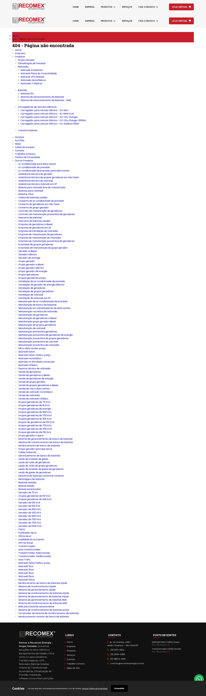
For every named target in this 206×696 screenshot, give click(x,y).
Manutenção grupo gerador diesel (37, 321)
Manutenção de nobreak (32, 328)
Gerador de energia (29, 257)
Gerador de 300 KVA (29, 509)
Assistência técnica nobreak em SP (37, 184)
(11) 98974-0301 (117, 659)
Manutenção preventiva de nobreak (38, 341)
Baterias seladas (27, 482)
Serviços (19, 137)
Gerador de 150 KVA (29, 506)
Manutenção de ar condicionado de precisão (43, 301)
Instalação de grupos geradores (36, 291)
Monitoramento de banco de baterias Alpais (42, 583)
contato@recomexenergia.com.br (127, 663)
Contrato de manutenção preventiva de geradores (46, 214)
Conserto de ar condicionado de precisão (41, 200)
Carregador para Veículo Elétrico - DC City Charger (49, 117)
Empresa (20, 53)
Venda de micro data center (34, 388)
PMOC (21, 529)
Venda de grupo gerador (32, 381)
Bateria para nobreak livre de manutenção (41, 187)
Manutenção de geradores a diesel (37, 318)
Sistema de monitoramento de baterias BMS (42, 603)
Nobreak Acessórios (32, 70)
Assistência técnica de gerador (35, 174)
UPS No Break (25, 542)
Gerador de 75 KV (28, 492)
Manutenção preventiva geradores (37, 331)
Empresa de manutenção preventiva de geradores (46, 241)
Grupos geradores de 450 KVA (35, 428)
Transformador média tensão (34, 556)
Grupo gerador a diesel (31, 264)
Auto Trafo (24, 559)
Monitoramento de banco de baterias (39, 445)
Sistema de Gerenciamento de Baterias (42, 96)
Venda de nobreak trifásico (33, 398)
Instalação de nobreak (30, 294)
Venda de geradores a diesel (34, 375)
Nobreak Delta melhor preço (34, 563)
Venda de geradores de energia (35, 378)
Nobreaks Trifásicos (31, 83)
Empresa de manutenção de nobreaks (39, 237)
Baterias (22, 90)
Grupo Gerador (26, 60)
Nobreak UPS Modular (32, 76)
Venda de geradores (29, 371)
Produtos (20, 56)
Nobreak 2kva (26, 569)
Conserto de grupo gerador (33, 207)
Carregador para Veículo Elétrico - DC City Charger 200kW (53, 120)
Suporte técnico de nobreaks (34, 368)
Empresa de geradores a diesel (35, 224)
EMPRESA (89, 6)
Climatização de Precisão (32, 63)
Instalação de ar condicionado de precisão (41, 281)
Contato (19, 150)
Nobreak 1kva (25, 566)
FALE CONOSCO (147, 6)
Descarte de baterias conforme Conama (41, 475)
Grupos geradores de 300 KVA (35, 418)
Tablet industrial (27, 452)
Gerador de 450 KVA (29, 512)
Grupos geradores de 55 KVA (34, 495)
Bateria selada (26, 485)
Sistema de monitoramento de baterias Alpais (43, 593)
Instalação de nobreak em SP (34, 298)
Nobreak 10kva (26, 579)
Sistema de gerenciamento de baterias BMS (42, 599)
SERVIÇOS (127, 6)
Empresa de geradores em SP (34, 227)
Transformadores (27, 130)
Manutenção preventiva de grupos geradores (43, 338)
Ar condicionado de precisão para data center (44, 170)
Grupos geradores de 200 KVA (35, 499)
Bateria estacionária (29, 489)
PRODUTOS (106, 6)
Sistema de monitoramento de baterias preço (43, 609)
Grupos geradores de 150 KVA (34, 432)
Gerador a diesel (27, 251)
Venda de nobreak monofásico (35, 392)
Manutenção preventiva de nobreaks (38, 345)
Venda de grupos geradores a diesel (38, 385)
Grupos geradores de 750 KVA (35, 415)
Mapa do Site (73, 668)
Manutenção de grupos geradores (37, 324)
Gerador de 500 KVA (29, 516)
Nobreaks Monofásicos (33, 80)
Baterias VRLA (25, 194)
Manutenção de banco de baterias (37, 304)
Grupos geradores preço (32, 278)
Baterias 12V (27, 93)
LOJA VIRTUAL (179, 7)
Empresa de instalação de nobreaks (38, 231)
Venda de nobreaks (29, 395)
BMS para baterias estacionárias (36, 606)
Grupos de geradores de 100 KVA (36, 422)
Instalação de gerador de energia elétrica (41, 284)
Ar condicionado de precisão (34, 167)
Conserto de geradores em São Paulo (39, 204)
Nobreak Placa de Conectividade (39, 73)
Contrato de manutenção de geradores (40, 210)
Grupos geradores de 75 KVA (34, 402)
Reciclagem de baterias (31, 479)
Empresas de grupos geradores (35, 244)
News (18, 143)
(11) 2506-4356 (117, 654)
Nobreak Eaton (26, 351)
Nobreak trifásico (27, 365)
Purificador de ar (27, 532)
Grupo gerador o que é (30, 435)
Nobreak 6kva (26, 576)
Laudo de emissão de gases (33, 459)
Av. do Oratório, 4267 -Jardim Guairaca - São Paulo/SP (122, 644)
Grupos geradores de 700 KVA (35, 425)
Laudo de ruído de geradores (34, 462)
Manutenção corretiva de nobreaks (37, 311)
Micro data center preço (32, 348)
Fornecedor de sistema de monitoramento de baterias (48, 613)
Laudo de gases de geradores (34, 472)
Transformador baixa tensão (34, 552)
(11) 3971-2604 (117, 650)
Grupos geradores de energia (34, 408)
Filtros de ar (24, 536)
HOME (76, 6)
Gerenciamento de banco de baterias (39, 455)
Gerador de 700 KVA (29, 519)
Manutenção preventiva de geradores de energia (45, 335)
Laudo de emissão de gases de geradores (41, 469)
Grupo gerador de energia (32, 271)
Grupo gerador (26, 261)
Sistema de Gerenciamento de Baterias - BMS (46, 100)
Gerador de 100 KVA (29, 502)
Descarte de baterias (30, 217)
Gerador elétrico (27, 254)
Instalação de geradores (31, 288)
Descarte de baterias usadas (34, 221)
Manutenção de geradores (33, 314)
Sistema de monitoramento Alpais (37, 586)
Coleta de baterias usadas (32, 197)
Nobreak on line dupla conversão (36, 361)
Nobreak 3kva (26, 573)
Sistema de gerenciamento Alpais (36, 589)
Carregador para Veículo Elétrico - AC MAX (44, 110)
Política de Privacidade (27, 157)
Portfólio (19, 140)
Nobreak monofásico (29, 358)
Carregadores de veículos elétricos (37, 107)
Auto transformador (29, 549)
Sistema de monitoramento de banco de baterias (45, 442)
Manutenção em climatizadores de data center (44, 308)
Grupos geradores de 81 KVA (34, 405)
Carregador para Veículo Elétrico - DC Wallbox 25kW (50, 123)
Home (15, 35)
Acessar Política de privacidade (94, 688)
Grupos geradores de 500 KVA (35, 412)
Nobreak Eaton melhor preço (34, 355)
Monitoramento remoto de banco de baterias (43, 616)
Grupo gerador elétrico (31, 267)
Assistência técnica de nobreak (35, 180)
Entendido (119, 688)
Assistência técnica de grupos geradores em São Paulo (48, 177)
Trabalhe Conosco (25, 153)
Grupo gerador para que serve (35, 449)
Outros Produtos (24, 160)
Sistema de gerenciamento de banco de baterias (45, 438)
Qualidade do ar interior (31, 539)
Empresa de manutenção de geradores (40, 234)
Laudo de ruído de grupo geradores (37, 465)
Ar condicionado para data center (37, 164)
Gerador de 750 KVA (29, 522)
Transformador (26, 546)
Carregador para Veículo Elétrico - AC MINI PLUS (47, 113)
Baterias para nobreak (30, 190)
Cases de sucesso (24, 147)
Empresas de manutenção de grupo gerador (43, 247)
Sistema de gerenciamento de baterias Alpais (43, 596)
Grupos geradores (28, 274)
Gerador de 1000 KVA (30, 526)
